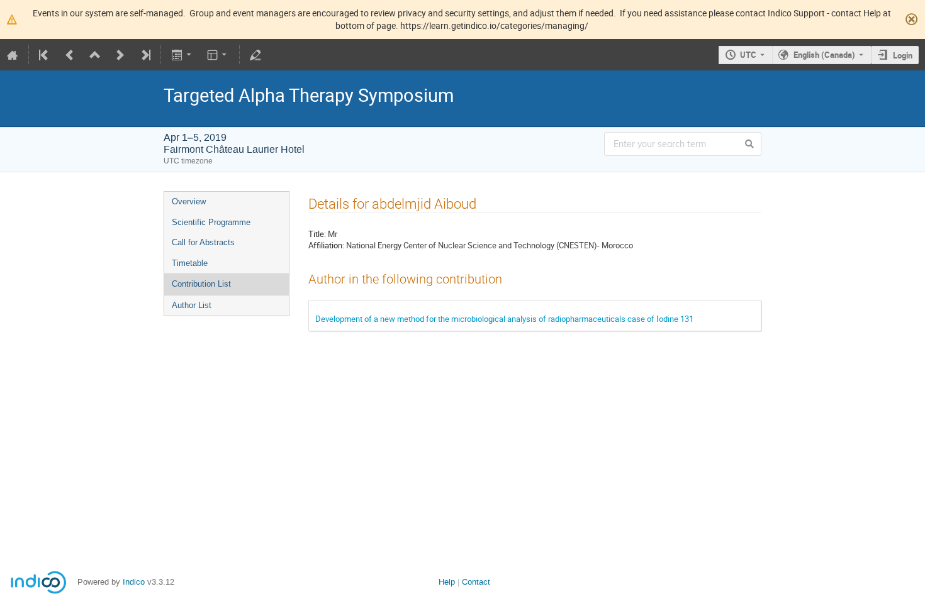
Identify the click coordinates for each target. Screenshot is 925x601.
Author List (191, 305)
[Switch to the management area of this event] (255, 54)
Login (902, 55)
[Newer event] (120, 54)
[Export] (182, 54)
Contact (476, 581)
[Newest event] (144, 54)
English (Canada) (824, 54)
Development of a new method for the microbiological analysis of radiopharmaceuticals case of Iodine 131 (504, 318)
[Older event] (69, 54)
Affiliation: (326, 245)
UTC (748, 54)
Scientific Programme (211, 222)
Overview (189, 201)
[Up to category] (95, 54)
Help (447, 581)
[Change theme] (218, 54)
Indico (134, 581)
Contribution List (201, 284)
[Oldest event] (44, 54)
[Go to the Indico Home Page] (12, 54)
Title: (317, 234)
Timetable (190, 263)
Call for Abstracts (203, 242)
